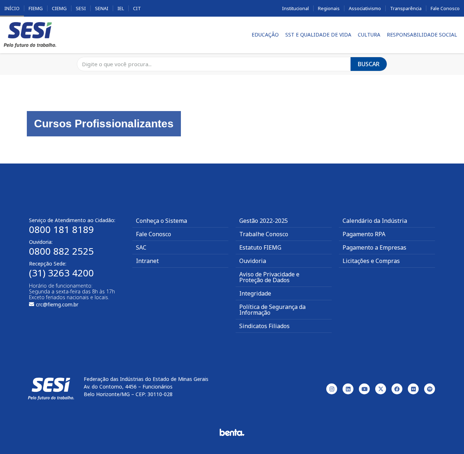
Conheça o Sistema (161, 221)
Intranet (147, 261)
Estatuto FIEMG (260, 247)
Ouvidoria (252, 261)
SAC (141, 247)
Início (12, 8)
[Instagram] (331, 388)
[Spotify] (429, 388)
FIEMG (36, 8)
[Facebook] (397, 388)
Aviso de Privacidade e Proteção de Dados (269, 277)
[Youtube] (364, 388)
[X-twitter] (380, 388)
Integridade (255, 293)
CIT (137, 8)
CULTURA (369, 34)
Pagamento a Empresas (374, 247)
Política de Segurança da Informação (272, 310)
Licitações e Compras (371, 261)
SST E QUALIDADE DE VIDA (318, 34)
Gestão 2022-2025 (263, 221)
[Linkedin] (348, 388)
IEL (120, 8)
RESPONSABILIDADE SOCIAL (422, 34)
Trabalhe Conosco (263, 234)
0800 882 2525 (61, 251)
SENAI (101, 8)
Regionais (329, 8)
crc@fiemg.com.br (57, 304)
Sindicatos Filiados (264, 326)
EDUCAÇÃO (265, 34)
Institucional (295, 8)
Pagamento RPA (364, 234)
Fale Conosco (445, 8)
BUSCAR (369, 64)
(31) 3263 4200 (61, 272)
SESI (81, 8)
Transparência (406, 8)
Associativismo (365, 8)
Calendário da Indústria (375, 221)
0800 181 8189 (61, 229)
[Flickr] (413, 388)
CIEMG (59, 8)
